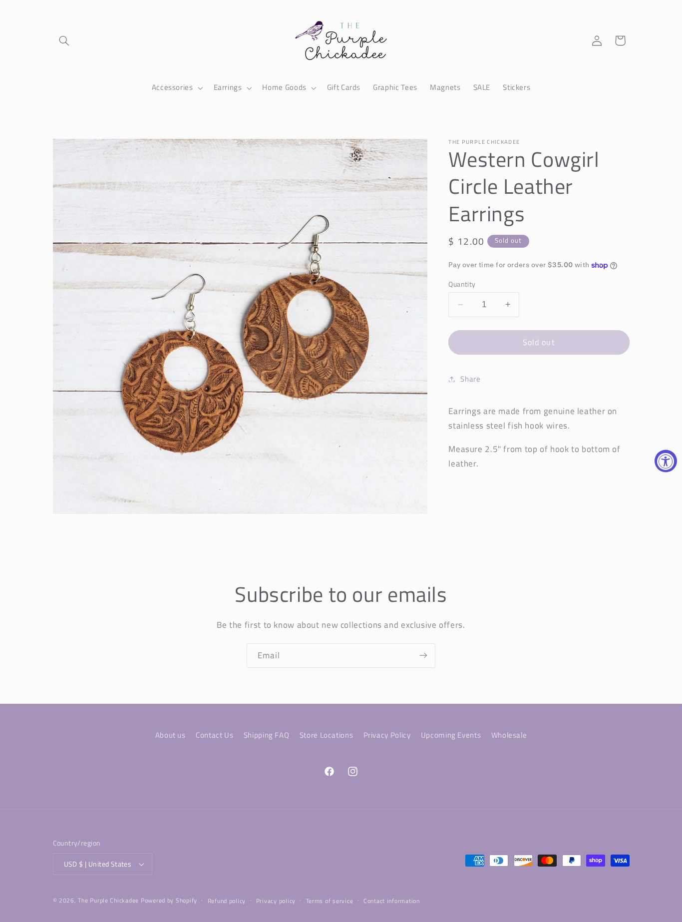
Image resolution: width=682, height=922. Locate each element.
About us (170, 734)
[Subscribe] (423, 655)
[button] (64, 40)
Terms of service (329, 901)
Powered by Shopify (169, 900)
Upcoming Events (451, 734)
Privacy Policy (387, 734)
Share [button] (470, 379)
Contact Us (214, 734)
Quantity (461, 284)
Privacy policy (276, 901)
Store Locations (326, 734)
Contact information (391, 901)
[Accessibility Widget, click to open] (666, 461)
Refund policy (227, 901)
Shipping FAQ (267, 734)
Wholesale (509, 734)
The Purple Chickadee (108, 900)
